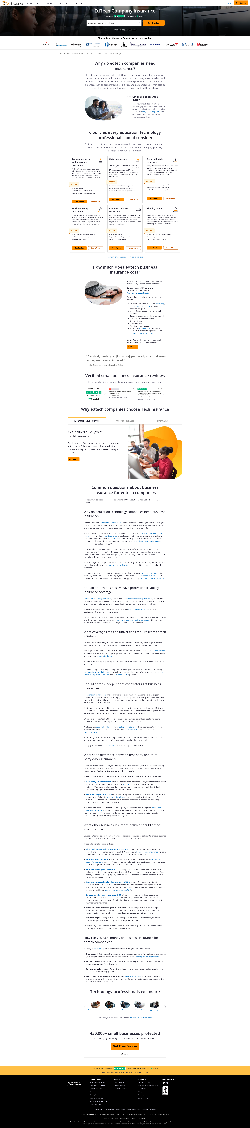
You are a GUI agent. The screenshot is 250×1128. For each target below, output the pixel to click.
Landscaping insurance (96, 1098)
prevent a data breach (116, 797)
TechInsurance (90, 1115)
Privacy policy (126, 1109)
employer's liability (100, 675)
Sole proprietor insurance (145, 1095)
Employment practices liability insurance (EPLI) (108, 882)
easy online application (152, 112)
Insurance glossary (95, 1104)
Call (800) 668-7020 (110, 1072)
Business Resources (66, 4)
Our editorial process (120, 1088)
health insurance (132, 729)
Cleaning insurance (95, 1095)
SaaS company (125, 1010)
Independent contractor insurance (148, 1085)
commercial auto (121, 675)
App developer (154, 1010)
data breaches (114, 538)
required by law (103, 727)
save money (99, 948)
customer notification (119, 565)
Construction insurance (97, 1092)
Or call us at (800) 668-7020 (125, 30)
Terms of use (136, 1109)
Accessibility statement (149, 1109)
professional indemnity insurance (137, 598)
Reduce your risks (133, 976)
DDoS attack (127, 784)
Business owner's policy (97, 859)
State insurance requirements (98, 1101)
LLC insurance (142, 1088)
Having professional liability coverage (132, 620)
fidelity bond (110, 745)
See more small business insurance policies (125, 257)
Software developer (95, 1010)
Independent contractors (95, 695)
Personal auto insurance (147, 852)
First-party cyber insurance (98, 782)
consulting (159, 304)
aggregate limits (104, 656)
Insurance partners (119, 1092)
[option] (95, 1007)
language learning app (140, 306)
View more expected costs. (138, 293)
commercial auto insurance (152, 578)
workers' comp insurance (146, 576)
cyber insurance (110, 536)
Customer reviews (119, 1085)
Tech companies (97, 53)
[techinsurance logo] (13, 3)
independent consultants (111, 522)
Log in (229, 3)
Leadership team (119, 1082)
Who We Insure (52, 4)
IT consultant (140, 1010)
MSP (110, 1010)
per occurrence (158, 651)
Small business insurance (69, 53)
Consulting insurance (96, 1088)
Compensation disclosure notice (104, 1109)
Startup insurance (143, 1098)
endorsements (145, 328)
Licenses (118, 1109)
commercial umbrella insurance (98, 672)
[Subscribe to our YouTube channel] (167, 1082)
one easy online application (146, 956)
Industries (84, 53)
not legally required (137, 609)
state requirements (150, 573)
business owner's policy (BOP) (118, 890)
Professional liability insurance (97, 598)
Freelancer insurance (144, 1082)
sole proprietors (126, 727)
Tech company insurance (97, 1085)
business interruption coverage (143, 333)
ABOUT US (117, 1079)
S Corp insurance (143, 1092)
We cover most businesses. (141, 1017)
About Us (79, 4)
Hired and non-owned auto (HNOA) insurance (107, 849)
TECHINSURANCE (95, 1079)
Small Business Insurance (35, 4)
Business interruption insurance (101, 869)
